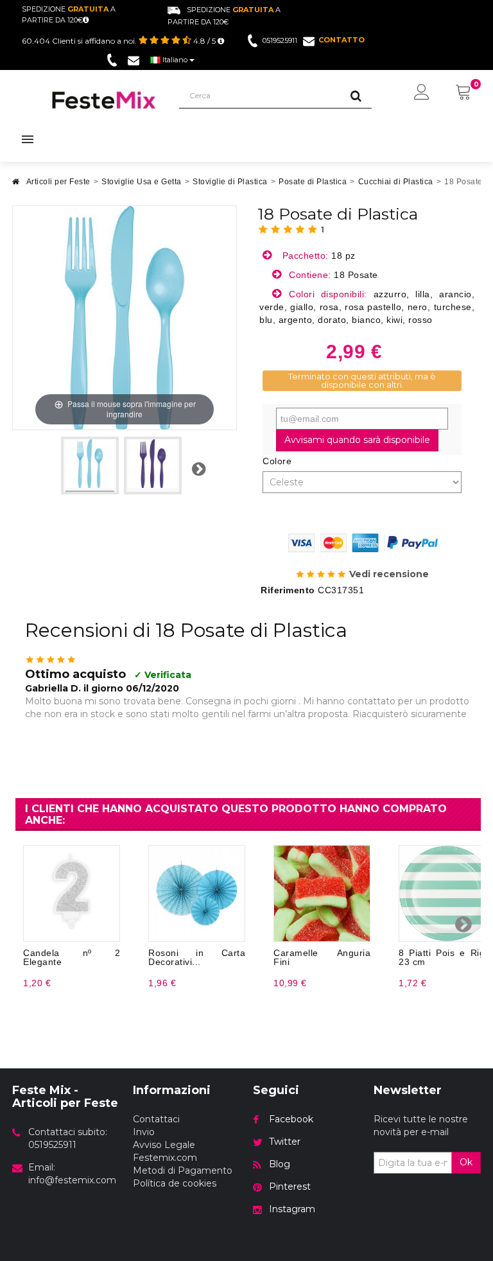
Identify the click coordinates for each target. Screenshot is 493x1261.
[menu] (421, 93)
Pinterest (290, 1186)
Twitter (284, 1141)
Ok (466, 1162)
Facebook (291, 1119)
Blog (279, 1164)
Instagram (292, 1209)
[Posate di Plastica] (90, 465)
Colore (279, 461)
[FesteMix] (104, 100)
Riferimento (288, 590)
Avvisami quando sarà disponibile (357, 440)
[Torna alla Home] (16, 185)
